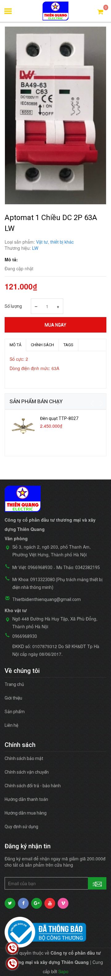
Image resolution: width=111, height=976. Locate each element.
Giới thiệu (13, 698)
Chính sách (42, 344)
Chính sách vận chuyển (27, 772)
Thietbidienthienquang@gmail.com (46, 599)
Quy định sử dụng (21, 826)
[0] (100, 11)
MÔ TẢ (15, 344)
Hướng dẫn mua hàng (26, 812)
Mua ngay (55, 324)
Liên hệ (11, 725)
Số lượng (13, 306)
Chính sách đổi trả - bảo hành (33, 785)
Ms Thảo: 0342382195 (78, 567)
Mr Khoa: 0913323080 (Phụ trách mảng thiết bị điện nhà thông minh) (57, 583)
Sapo (63, 971)
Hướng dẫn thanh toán (26, 799)
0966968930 (24, 636)
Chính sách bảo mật (24, 758)
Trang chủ (14, 684)
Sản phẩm (15, 711)
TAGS (68, 344)
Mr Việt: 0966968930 (32, 567)
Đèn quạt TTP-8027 (59, 418)
